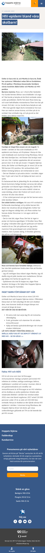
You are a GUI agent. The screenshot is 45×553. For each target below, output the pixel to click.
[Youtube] (25, 521)
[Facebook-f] (15, 521)
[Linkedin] (29, 521)
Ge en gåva (12, 551)
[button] (41, 3)
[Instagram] (20, 521)
